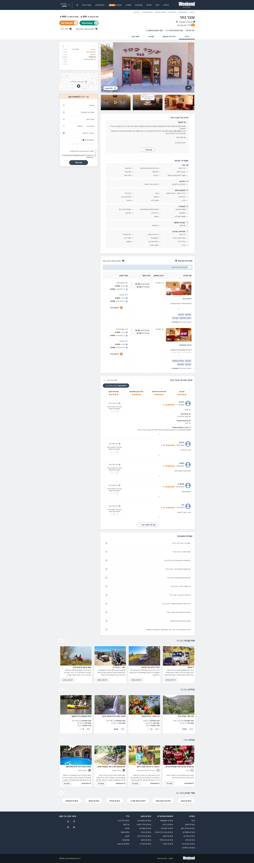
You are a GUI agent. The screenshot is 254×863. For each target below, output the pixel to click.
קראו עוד (148, 150)
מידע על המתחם (169, 36)
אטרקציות (125, 840)
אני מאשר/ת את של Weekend (77, 156)
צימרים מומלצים (189, 832)
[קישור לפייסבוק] (74, 821)
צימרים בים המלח (166, 840)
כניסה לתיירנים (123, 820)
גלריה (187, 36)
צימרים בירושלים (188, 847)
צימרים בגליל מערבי (143, 824)
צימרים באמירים (145, 828)
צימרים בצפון (172, 12)
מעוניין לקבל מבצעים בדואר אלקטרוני (81, 151)
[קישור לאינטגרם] (68, 821)
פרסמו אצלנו (99, 5)
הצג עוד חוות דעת (148, 525)
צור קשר (126, 824)
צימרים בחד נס (189, 836)
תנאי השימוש (79, 155)
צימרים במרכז (168, 844)
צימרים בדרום (168, 824)
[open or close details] (163, 405)
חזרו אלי (78, 162)
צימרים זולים (190, 840)
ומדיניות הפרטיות (69, 155)
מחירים (151, 36)
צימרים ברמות (146, 840)
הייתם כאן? (116, 385)
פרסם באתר (125, 832)
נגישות (171, 858)
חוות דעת (135, 36)
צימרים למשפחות (166, 820)
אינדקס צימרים (183, 12)
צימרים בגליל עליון (144, 836)
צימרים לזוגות (94, 801)
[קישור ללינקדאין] (74, 827)
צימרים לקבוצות (72, 801)
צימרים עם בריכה (188, 844)
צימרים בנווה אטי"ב (147, 12)
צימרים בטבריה (145, 844)
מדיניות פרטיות (162, 858)
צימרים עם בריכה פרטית (164, 832)
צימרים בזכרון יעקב (188, 828)
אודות (127, 828)
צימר (193, 820)
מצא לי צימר (86, 5)
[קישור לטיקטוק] (68, 827)
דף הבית (192, 12)
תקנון (127, 836)
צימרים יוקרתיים (167, 828)
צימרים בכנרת (146, 832)
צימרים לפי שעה (123, 844)
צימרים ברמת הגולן (160, 12)
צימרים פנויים (115, 801)
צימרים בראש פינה (144, 820)
